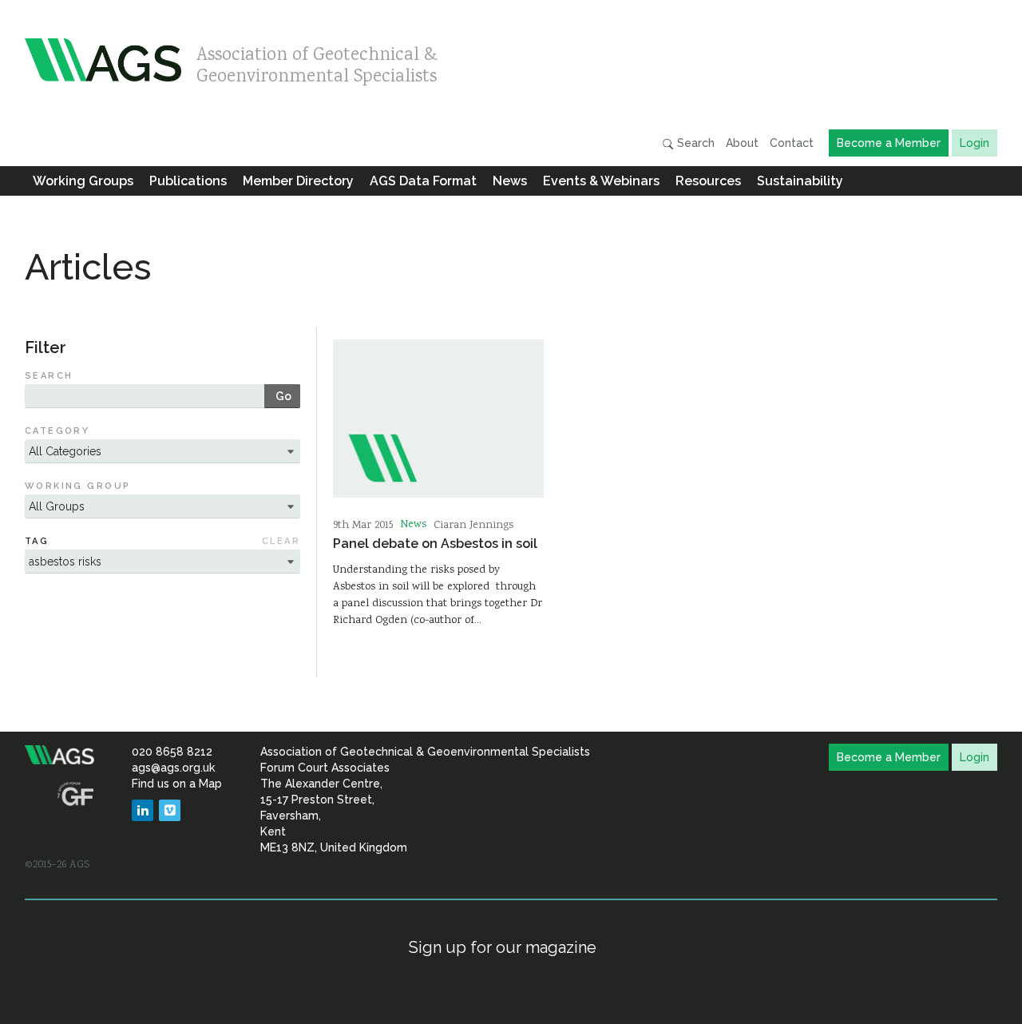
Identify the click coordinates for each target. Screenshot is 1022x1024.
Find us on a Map (177, 783)
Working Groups (83, 181)
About (742, 143)
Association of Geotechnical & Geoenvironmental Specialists (317, 61)
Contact (792, 143)
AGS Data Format (423, 181)
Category (57, 431)
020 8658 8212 (172, 751)
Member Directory (298, 181)
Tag (37, 541)
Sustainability (800, 181)
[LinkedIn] (142, 810)
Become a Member (889, 143)
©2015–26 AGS (57, 865)
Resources (708, 181)
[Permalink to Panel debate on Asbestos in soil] (438, 418)
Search (694, 143)
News (510, 181)
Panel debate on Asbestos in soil (435, 543)
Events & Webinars (601, 181)
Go (283, 396)
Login (974, 143)
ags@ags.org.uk (173, 767)
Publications (188, 181)
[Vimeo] (169, 810)
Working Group (78, 486)
